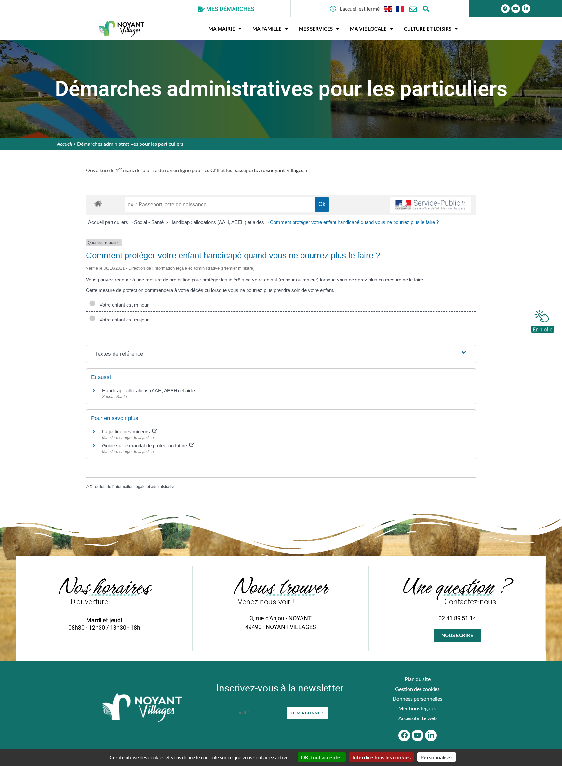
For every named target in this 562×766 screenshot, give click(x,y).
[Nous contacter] (413, 9)
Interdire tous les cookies (381, 757)
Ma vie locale (368, 29)
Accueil (64, 144)
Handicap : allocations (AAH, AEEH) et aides (217, 222)
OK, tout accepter (321, 757)
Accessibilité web (417, 718)
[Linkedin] (526, 8)
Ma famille (267, 29)
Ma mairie (221, 29)
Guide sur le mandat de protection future (145, 445)
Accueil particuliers (108, 222)
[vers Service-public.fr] (430, 205)
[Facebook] (505, 8)
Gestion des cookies (417, 689)
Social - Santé (149, 222)
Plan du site (418, 679)
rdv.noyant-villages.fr (284, 170)
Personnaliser (437, 757)
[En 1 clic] (542, 320)
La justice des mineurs (126, 431)
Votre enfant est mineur (123, 305)
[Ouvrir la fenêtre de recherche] (426, 8)
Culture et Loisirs (427, 29)
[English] (388, 9)
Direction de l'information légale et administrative (133, 487)
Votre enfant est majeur (123, 319)
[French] (400, 9)
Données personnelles (417, 698)
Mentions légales (417, 708)
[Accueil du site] (142, 707)
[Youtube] (515, 8)
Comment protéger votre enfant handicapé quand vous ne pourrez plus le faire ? (354, 222)
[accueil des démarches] (98, 203)
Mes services (316, 29)
